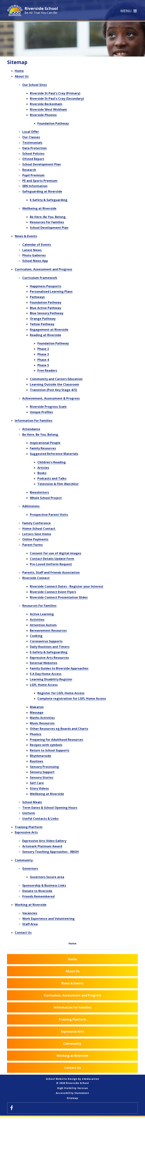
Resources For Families (47, 222)
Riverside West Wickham (48, 109)
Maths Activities (42, 718)
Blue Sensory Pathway (46, 313)
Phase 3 (43, 354)
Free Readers (47, 370)
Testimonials (32, 143)
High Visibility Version (72, 1088)
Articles (43, 468)
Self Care (37, 783)
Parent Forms (32, 545)
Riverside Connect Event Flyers (53, 592)
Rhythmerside (40, 756)
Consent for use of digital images (55, 553)
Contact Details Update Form (52, 559)
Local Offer (30, 132)
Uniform (28, 813)
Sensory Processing (44, 767)
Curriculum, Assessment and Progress (43, 269)
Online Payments (35, 539)
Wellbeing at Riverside (39, 208)
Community (24, 860)
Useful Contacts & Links (40, 818)
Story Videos (39, 788)
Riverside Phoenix (43, 115)
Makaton (37, 707)
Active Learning (42, 614)
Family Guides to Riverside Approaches (59, 668)
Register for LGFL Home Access (60, 693)
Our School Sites (34, 85)
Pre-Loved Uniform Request (51, 564)
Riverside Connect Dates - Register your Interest (66, 586)
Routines (36, 761)
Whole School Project (46, 498)
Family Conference (36, 523)
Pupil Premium (33, 175)
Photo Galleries (34, 255)
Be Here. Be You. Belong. (48, 217)
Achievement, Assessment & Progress (51, 398)
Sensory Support (42, 772)
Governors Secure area (47, 877)
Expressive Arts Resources (49, 658)
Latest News (32, 250)
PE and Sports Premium (39, 181)
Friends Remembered (38, 896)
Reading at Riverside (45, 335)
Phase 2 (43, 349)
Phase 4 (43, 360)
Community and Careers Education (56, 379)
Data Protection (34, 148)
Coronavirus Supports (46, 641)
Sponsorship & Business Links (44, 885)
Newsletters (39, 492)
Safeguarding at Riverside (42, 191)
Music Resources (42, 723)
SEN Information (34, 186)
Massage (36, 712)
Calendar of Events (36, 245)
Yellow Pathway (42, 324)
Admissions (31, 506)
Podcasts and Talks (51, 478)
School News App (35, 261)
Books (41, 473)
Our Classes (31, 137)
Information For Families (33, 421)
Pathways (37, 297)
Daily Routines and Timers (49, 647)
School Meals (32, 802)
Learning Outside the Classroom (54, 384)
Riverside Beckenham (46, 104)
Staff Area (30, 924)
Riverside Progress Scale (48, 407)
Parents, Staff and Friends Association (51, 572)
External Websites (43, 663)
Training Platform (28, 827)
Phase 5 (43, 365)
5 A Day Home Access (45, 674)
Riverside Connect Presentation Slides (59, 597)
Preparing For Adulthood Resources (56, 740)
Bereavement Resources (48, 630)
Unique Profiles (41, 412)
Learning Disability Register (51, 679)
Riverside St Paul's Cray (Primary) (55, 93)
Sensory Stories (41, 777)
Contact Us (23, 932)
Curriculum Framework (39, 278)
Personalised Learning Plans (51, 291)
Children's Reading (51, 462)
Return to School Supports (49, 750)
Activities (37, 620)
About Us (22, 76)
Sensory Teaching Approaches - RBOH (50, 852)
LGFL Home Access (44, 685)
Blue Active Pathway (45, 308)
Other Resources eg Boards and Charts (59, 729)
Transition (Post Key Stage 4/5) (53, 390)
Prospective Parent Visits (49, 515)
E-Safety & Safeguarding (48, 200)
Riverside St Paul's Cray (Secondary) (57, 98)
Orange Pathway (43, 319)
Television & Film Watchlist (58, 484)
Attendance (31, 429)
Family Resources (43, 448)
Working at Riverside (30, 905)
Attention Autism (43, 625)
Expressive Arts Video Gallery (44, 841)
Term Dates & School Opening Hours (49, 808)
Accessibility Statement (72, 1093)
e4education (90, 1078)
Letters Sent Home (36, 534)
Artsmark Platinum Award (42, 846)
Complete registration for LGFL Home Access (71, 698)
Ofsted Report (33, 159)
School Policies (33, 154)
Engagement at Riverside (49, 330)
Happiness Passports (45, 286)
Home (19, 71)
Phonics (35, 734)
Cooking (36, 636)
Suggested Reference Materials (54, 454)
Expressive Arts (26, 832)
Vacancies (29, 913)
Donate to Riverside (37, 891)
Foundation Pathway (53, 123)
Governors (30, 868)
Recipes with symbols (46, 745)
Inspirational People (45, 443)
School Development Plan (41, 164)
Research (29, 170)
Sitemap (72, 1098)
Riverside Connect (36, 578)
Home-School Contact (39, 528)
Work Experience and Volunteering (48, 919)
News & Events (26, 236)
